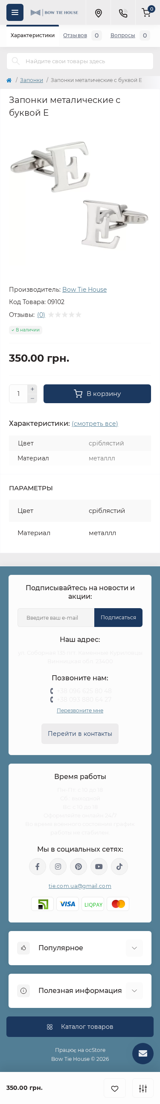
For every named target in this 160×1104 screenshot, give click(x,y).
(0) (41, 315)
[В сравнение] (143, 1088)
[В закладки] (115, 1088)
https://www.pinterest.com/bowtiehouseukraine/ (78, 866)
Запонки (31, 80)
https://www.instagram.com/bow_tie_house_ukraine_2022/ (58, 866)
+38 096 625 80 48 (84, 691)
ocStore (95, 1050)
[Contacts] (123, 12)
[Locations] (98, 12)
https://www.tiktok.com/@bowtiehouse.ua (119, 866)
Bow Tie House (84, 289)
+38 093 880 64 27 (84, 699)
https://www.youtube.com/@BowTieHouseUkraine (99, 866)
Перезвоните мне (80, 710)
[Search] (15, 61)
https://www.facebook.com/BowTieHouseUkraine (37, 866)
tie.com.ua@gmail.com (80, 886)
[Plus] (32, 389)
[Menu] (14, 12)
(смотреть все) (95, 424)
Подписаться (118, 617)
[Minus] (32, 399)
